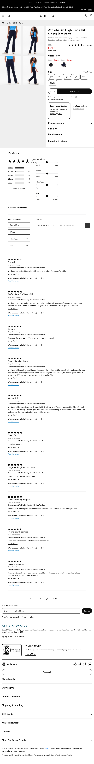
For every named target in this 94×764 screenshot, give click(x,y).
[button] (23, 86)
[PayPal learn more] (58, 97)
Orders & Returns (11, 696)
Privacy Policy (28, 617)
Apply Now (7, 636)
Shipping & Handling (12, 705)
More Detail (13, 274)
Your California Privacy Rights (60, 748)
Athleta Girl (7, 23)
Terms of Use (77, 748)
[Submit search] (87, 225)
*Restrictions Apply (11, 617)
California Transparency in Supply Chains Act (42, 755)
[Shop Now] (47, 8)
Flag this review (13, 281)
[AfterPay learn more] (66, 97)
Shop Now (83, 9)
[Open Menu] (3, 16)
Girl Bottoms (18, 23)
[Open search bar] (9, 16)
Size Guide (87, 72)
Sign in (53, 114)
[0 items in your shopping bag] (91, 16)
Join (60, 114)
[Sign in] (85, 15)
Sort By (38, 220)
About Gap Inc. (19, 751)
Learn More (19, 636)
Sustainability (7, 751)
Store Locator (9, 679)
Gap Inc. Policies (66, 755)
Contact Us (8, 687)
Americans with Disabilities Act (13, 755)
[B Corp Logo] (12, 650)
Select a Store (78, 108)
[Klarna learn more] (76, 97)
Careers (6, 731)
